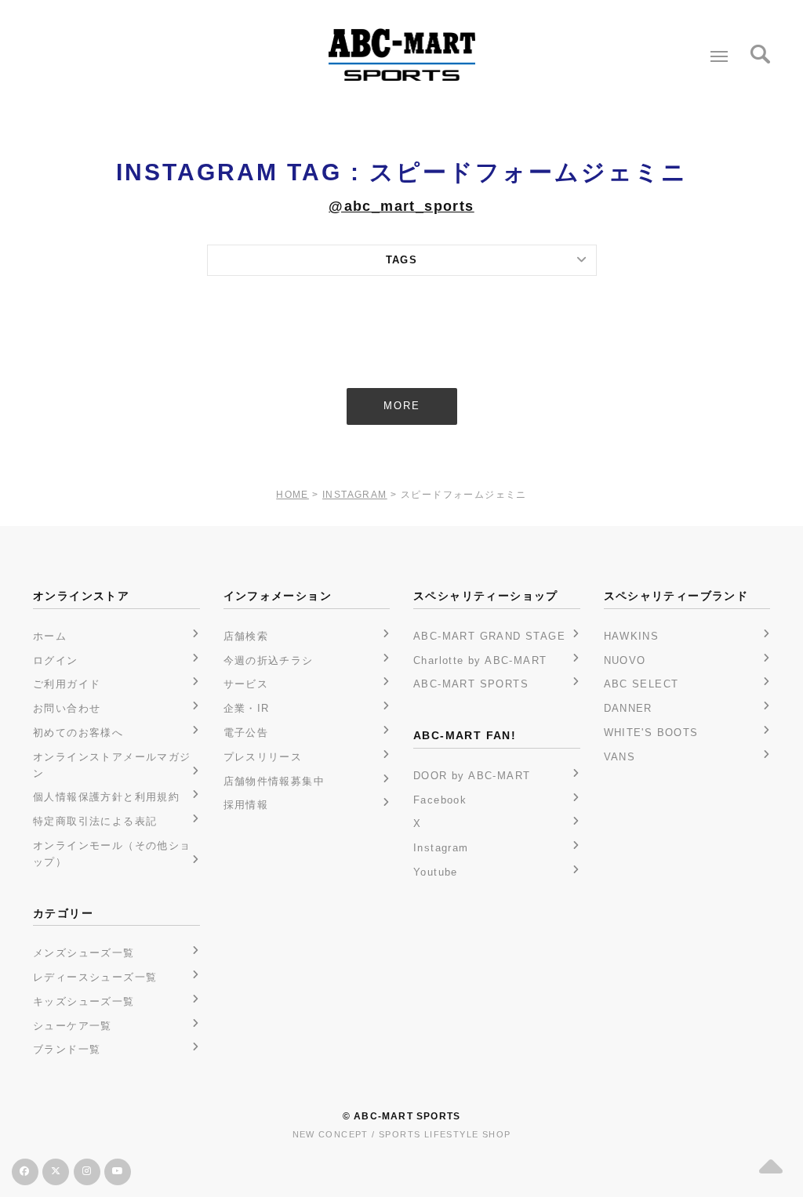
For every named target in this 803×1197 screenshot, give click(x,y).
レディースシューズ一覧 (95, 977)
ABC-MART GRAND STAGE (489, 636)
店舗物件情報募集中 (274, 781)
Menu (719, 56)
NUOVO (625, 660)
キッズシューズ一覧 (84, 1001)
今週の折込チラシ (268, 660)
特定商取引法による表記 (95, 821)
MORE (401, 406)
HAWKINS (631, 636)
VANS (620, 757)
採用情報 (246, 805)
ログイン (55, 660)
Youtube (435, 872)
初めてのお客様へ (78, 732)
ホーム (50, 636)
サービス (246, 684)
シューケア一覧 (72, 1026)
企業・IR (246, 708)
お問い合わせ (66, 708)
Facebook (440, 800)
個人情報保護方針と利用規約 (106, 797)
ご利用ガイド (66, 684)
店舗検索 (246, 636)
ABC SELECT (641, 684)
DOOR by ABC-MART (471, 776)
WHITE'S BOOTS (651, 732)
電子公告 (246, 732)
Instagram (441, 848)
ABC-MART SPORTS (471, 684)
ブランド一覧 (66, 1049)
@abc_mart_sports (401, 206)
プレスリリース (263, 757)
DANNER (628, 708)
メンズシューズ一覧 (84, 953)
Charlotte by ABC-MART (480, 660)
